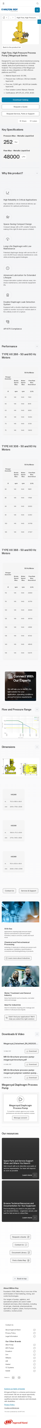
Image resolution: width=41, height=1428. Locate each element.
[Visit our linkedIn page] (13, 1377)
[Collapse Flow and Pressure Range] (37, 709)
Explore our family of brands (14, 1389)
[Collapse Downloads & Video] (37, 1034)
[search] (37, 3)
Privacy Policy (9, 1405)
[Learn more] (34, 1175)
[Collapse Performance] (37, 346)
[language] (3, 3)
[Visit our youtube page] (19, 1377)
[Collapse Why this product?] (37, 173)
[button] (20, 173)
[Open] (37, 9)
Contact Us (9, 1325)
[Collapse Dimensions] (37, 747)
